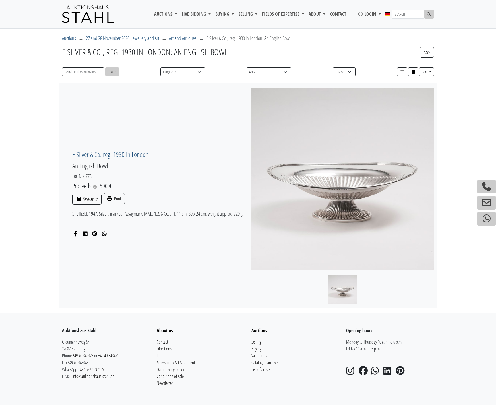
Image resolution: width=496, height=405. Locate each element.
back (426, 52)
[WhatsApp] (104, 233)
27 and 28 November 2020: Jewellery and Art (122, 38)
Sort (425, 72)
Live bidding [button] (194, 14)
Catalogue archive (264, 362)
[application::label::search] (429, 14)
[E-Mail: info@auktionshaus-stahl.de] (486, 203)
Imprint (162, 355)
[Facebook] (75, 233)
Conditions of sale (170, 376)
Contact (338, 14)
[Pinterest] (95, 233)
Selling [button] (246, 14)
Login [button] (370, 14)
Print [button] (117, 198)
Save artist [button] (90, 199)
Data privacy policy (170, 369)
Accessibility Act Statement (176, 362)
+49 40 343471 (108, 355)
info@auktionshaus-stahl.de (93, 376)
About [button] (315, 14)
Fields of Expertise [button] (281, 14)
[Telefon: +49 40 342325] (486, 186)
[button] (402, 71)
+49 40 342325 (83, 355)
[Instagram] (352, 372)
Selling (256, 342)
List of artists (260, 369)
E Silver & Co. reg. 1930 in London (110, 154)
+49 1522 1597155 (91, 369)
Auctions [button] (164, 14)
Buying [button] (222, 14)
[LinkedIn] (85, 233)
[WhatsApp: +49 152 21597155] (486, 219)
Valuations (259, 355)
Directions (164, 349)
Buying (256, 349)
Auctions (69, 38)
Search (112, 72)
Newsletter (165, 383)
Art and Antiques (183, 38)
